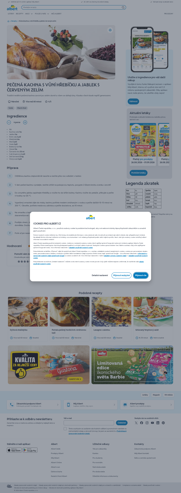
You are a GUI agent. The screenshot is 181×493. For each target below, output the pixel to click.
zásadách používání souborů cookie (81, 247)
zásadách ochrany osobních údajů (115, 256)
